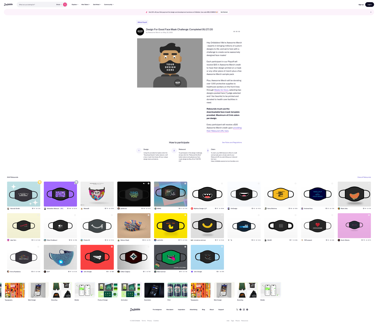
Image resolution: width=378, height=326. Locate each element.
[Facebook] (240, 309)
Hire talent (169, 309)
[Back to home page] (8, 4)
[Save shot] (32, 203)
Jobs (228, 320)
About (212, 309)
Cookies (156, 320)
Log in (370, 4)
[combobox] (36, 4)
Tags (232, 320)
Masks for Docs (221, 90)
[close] (370, 12)
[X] (237, 309)
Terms (144, 320)
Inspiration (181, 309)
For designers (157, 309)
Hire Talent (84, 4)
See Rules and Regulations (232, 142)
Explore (74, 4)
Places (237, 320)
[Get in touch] (28, 203)
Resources (244, 320)
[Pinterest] (247, 309)
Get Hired (96, 4)
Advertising (193, 309)
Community (108, 4)
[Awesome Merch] (140, 35)
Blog (203, 309)
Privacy (149, 320)
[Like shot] (36, 203)
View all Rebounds (364, 177)
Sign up (361, 4)
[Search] (65, 5)
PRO (62, 208)
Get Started (224, 12)
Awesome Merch (154, 32)
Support (221, 309)
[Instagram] (244, 309)
